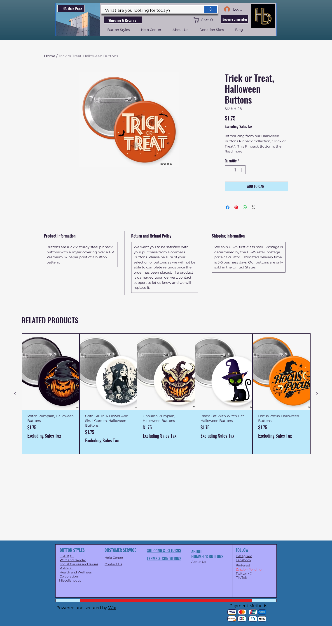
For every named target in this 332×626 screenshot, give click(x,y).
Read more (233, 151)
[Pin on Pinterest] (236, 207)
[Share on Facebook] (227, 207)
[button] (204, 20)
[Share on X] (253, 207)
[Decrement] (228, 170)
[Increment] (241, 170)
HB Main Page (72, 9)
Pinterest (243, 565)
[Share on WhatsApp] (245, 207)
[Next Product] (317, 393)
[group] (166, 393)
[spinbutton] (235, 170)
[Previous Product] (15, 393)
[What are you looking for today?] (210, 9)
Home (49, 56)
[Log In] (227, 9)
